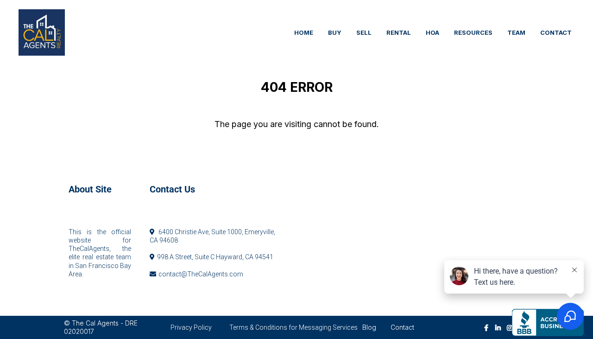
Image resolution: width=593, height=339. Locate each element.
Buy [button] (334, 32)
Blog (369, 327)
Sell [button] (364, 32)
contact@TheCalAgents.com (200, 274)
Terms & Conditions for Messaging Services (293, 327)
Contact (402, 327)
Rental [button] (398, 32)
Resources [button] (473, 32)
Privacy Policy (191, 327)
